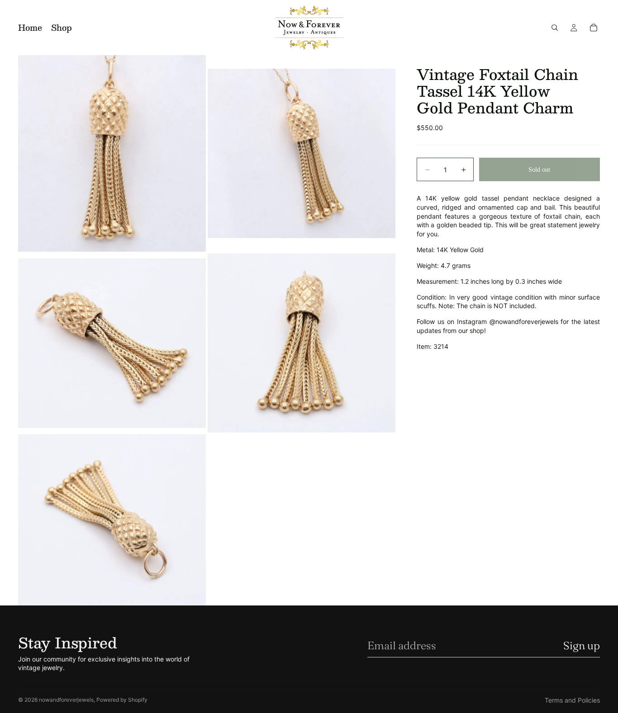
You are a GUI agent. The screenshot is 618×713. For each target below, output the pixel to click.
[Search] (555, 28)
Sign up (581, 645)
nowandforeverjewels (66, 699)
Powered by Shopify (121, 699)
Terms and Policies (572, 700)
